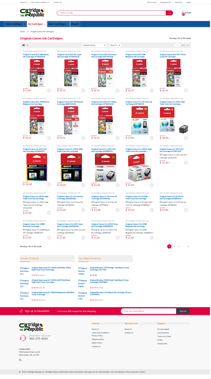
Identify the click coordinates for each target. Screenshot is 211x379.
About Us (23, 2)
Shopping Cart (165, 2)
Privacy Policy (97, 336)
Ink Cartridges (28, 51)
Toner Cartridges (13, 24)
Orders (160, 340)
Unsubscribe (162, 344)
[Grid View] (23, 45)
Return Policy (97, 343)
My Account (152, 2)
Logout (188, 2)
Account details (163, 329)
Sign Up (183, 311)
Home (22, 32)
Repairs (75, 24)
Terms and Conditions (39, 2)
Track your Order (164, 336)
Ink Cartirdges (35, 24)
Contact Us (57, 2)
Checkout (178, 2)
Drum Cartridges (57, 24)
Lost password (163, 333)
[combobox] (111, 12)
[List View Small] (27, 45)
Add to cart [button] (49, 90)
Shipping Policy (98, 339)
